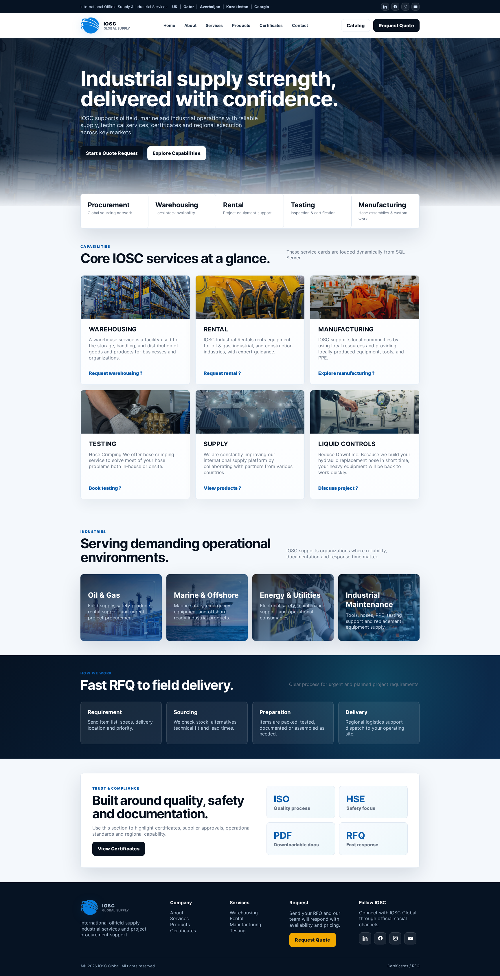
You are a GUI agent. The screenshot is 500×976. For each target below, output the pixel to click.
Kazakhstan (237, 7)
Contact (300, 25)
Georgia (261, 7)
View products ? (222, 488)
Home (169, 25)
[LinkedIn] (385, 7)
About (190, 25)
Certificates (271, 25)
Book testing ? (105, 488)
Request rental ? (222, 373)
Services (214, 25)
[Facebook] (395, 7)
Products (241, 25)
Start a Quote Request (112, 153)
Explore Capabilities (177, 153)
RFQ (416, 966)
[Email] (415, 7)
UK (174, 7)
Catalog (356, 25)
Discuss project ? (338, 488)
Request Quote (396, 25)
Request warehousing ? (116, 373)
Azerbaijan (210, 7)
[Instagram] (405, 7)
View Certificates (118, 849)
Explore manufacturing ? (346, 373)
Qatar (188, 7)
